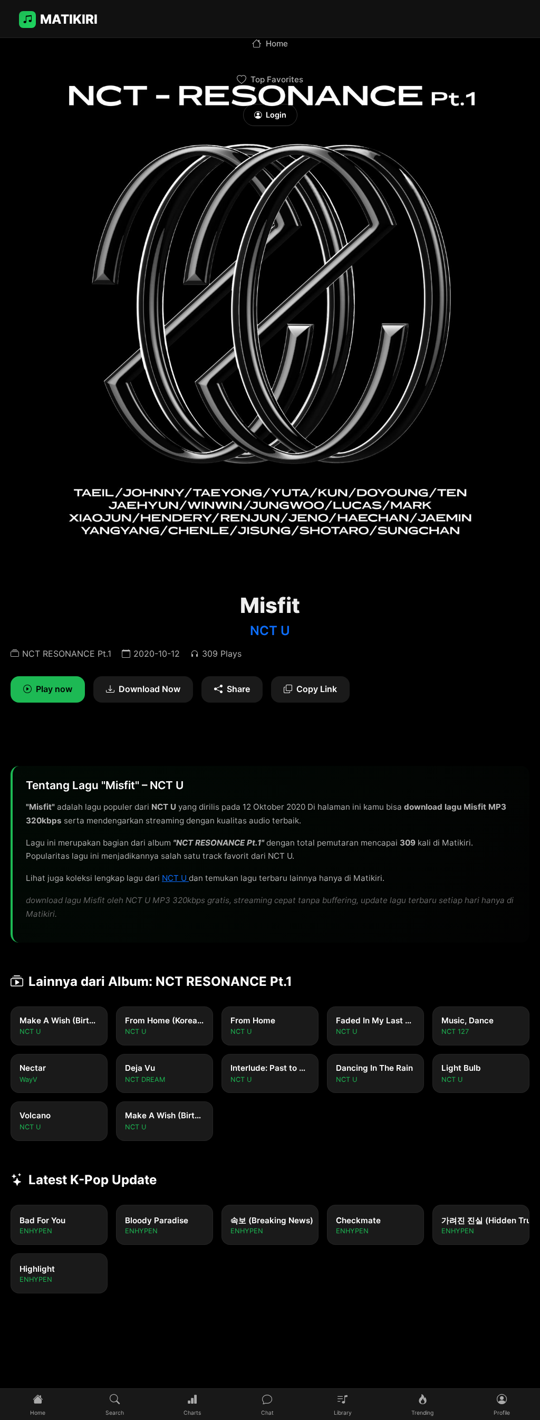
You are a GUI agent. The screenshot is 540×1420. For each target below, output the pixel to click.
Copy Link (316, 689)
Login (276, 114)
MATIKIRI (69, 19)
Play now (54, 689)
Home (277, 44)
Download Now (149, 689)
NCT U (270, 630)
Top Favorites (276, 79)
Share (238, 689)
